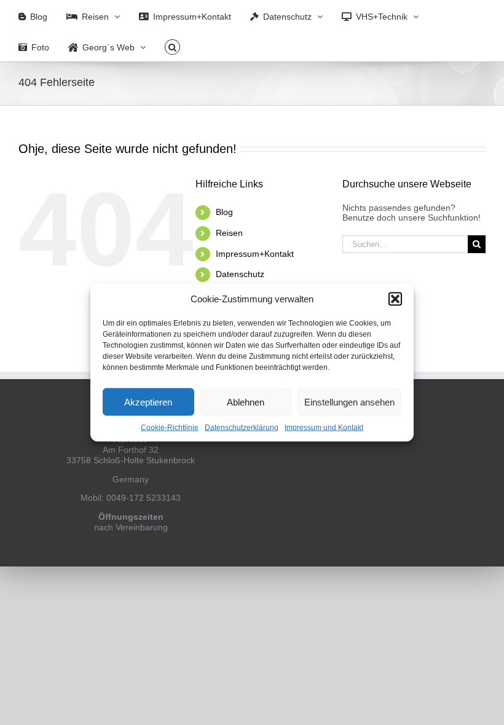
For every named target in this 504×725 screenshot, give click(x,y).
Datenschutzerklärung (241, 427)
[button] (395, 299)
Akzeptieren (148, 401)
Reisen (229, 233)
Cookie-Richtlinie (170, 427)
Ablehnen (245, 401)
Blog (224, 212)
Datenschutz (240, 274)
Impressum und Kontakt (324, 427)
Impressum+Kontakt (255, 254)
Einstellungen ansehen (349, 401)
